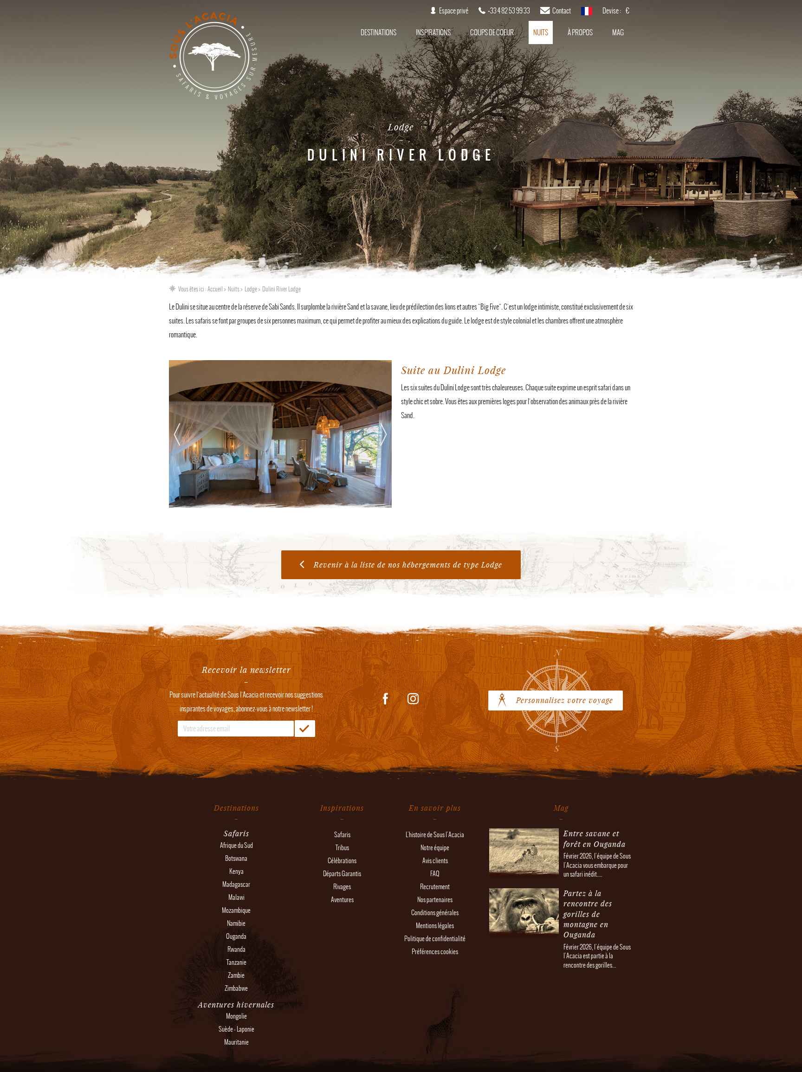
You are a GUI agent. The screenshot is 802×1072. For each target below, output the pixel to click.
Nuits (540, 32)
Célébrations (342, 860)
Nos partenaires (435, 899)
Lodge (251, 289)
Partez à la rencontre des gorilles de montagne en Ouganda (587, 914)
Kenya (236, 871)
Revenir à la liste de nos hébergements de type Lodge (408, 564)
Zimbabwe (236, 988)
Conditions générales (435, 912)
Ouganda (236, 936)
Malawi (236, 897)
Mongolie (236, 1016)
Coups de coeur (492, 32)
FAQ (435, 873)
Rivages (342, 886)
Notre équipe (434, 847)
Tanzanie (236, 962)
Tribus (342, 847)
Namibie (236, 923)
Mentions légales (435, 925)
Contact (561, 10)
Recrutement (435, 886)
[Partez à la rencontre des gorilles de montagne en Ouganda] (524, 932)
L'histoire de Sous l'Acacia (435, 834)
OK (305, 728)
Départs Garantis (342, 873)
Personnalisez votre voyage (564, 700)
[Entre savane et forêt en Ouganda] (524, 872)
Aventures (342, 899)
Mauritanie (236, 1042)
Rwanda (236, 949)
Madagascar (236, 884)
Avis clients (435, 860)
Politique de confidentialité (435, 938)
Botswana (236, 858)
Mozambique (236, 910)
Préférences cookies (435, 951)
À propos (580, 32)
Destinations (378, 32)
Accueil (215, 289)
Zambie (236, 975)
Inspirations (433, 32)
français (586, 14)
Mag (618, 32)
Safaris (342, 834)
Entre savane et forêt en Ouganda (594, 838)
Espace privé (453, 10)
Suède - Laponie (236, 1029)
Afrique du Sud (236, 845)
